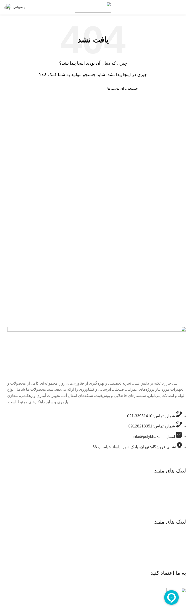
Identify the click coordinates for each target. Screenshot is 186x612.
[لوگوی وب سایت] (93, 7)
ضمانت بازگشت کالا (168, 500)
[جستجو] (50, 88)
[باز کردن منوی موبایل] (182, 7)
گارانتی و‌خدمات (170, 482)
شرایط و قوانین (171, 491)
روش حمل (174, 509)
